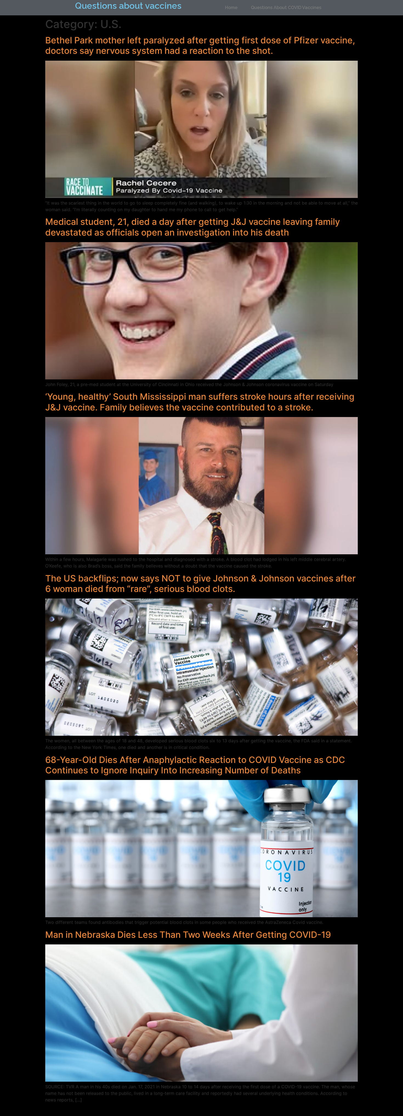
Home (231, 7)
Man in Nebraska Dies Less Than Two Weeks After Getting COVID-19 (188, 934)
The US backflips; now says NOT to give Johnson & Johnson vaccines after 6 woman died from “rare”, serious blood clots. (200, 583)
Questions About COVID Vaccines (286, 7)
